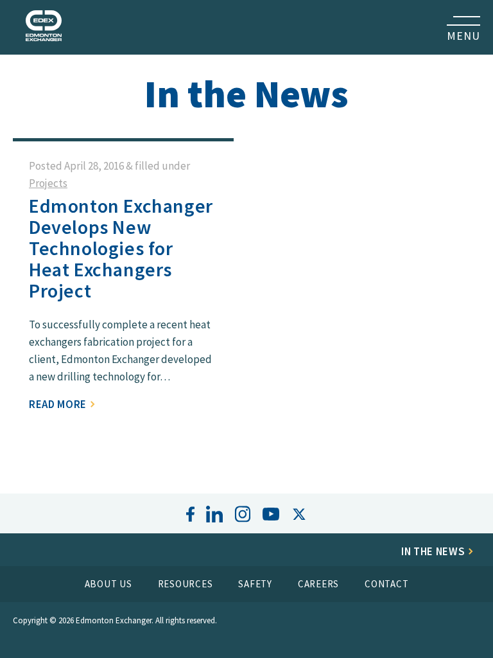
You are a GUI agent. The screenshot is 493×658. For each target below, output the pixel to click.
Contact (386, 584)
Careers (318, 584)
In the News (434, 551)
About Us (108, 584)
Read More (59, 404)
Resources (185, 584)
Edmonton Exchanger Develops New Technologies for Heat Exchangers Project (121, 248)
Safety (255, 584)
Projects (48, 183)
